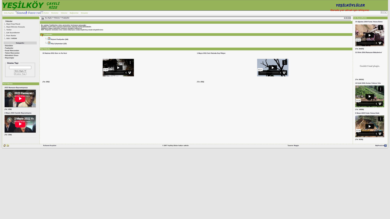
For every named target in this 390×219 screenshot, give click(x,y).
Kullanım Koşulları (49, 145)
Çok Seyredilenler (13, 32)
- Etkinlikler (8, 46)
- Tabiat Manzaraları (12, 53)
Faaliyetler (65, 18)
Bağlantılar (74, 13)
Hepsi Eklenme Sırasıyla (15, 27)
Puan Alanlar (11, 35)
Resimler (54, 13)
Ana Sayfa (48, 18)
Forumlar (31, 13)
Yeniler (9, 30)
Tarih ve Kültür (43, 13)
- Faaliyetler (8, 48)
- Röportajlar (9, 58)
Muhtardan (20, 13)
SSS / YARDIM (11, 38)
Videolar (64, 13)
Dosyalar (84, 13)
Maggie (296, 145)
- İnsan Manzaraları (11, 50)
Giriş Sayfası (9, 13)
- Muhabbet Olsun (11, 55)
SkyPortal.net (379, 145)
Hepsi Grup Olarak (13, 24)
